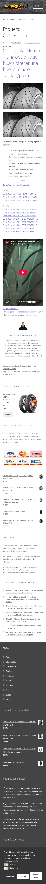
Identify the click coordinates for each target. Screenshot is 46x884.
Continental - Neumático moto (23, 366)
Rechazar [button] (10, 876)
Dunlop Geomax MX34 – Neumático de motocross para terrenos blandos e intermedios (24, 613)
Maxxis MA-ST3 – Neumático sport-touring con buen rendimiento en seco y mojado (23, 633)
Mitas (8, 694)
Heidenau (10, 676)
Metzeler (10, 685)
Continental (11, 666)
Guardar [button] (23, 876)
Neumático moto (9, 369)
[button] (6, 864)
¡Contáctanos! (37, 356)
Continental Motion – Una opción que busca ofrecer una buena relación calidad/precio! (21, 62)
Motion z (14, 374)
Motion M (6, 374)
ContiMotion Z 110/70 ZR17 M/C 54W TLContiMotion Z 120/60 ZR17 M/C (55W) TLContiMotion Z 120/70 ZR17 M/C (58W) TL (20, 197)
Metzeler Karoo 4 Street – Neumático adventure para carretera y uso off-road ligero (24, 607)
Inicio (7, 19)
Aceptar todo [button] (36, 876)
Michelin (9, 690)
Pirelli (8, 699)
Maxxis (9, 680)
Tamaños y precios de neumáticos (17, 185)
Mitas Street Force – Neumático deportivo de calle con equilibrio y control (23, 620)
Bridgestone (11, 661)
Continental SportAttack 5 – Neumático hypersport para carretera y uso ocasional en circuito (23, 599)
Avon (8, 657)
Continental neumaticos (30, 371)
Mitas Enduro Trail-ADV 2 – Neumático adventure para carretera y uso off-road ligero (24, 591)
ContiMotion (15, 371)
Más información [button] (11, 861)
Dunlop (9, 671)
